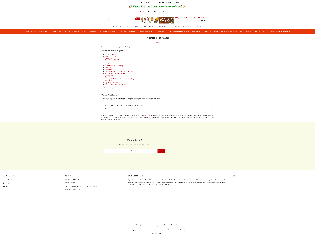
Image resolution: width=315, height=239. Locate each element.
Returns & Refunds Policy (178, 230)
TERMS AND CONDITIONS (74, 186)
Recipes (152, 27)
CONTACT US (70, 183)
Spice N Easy (140, 230)
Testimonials (162, 27)
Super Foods (122, 32)
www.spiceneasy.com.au (173, 12)
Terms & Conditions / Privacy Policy (160, 230)
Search (138, 18)
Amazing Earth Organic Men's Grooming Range (228, 32)
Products (124, 27)
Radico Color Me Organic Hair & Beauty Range (152, 32)
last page (147, 115)
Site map (147, 230)
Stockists (175, 27)
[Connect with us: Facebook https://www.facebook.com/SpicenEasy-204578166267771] (202, 21)
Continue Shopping (110, 88)
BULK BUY (248, 32)
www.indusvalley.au (140, 12)
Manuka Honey (196, 32)
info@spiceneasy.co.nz (13, 183)
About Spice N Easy (138, 27)
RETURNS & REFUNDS (73, 189)
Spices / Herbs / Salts (44, 32)
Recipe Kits (132, 32)
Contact (199, 27)
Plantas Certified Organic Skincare (280, 32)
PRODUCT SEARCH (72, 180)
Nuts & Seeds (57, 32)
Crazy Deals (207, 32)
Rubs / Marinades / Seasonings (107, 32)
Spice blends (92, 32)
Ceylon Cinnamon (30, 32)
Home (115, 27)
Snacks (84, 32)
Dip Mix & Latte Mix (261, 32)
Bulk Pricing (187, 27)
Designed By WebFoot (157, 233)
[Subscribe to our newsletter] (205, 21)
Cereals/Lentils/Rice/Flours (71, 32)
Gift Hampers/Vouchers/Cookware (179, 32)
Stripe (178, 225)
